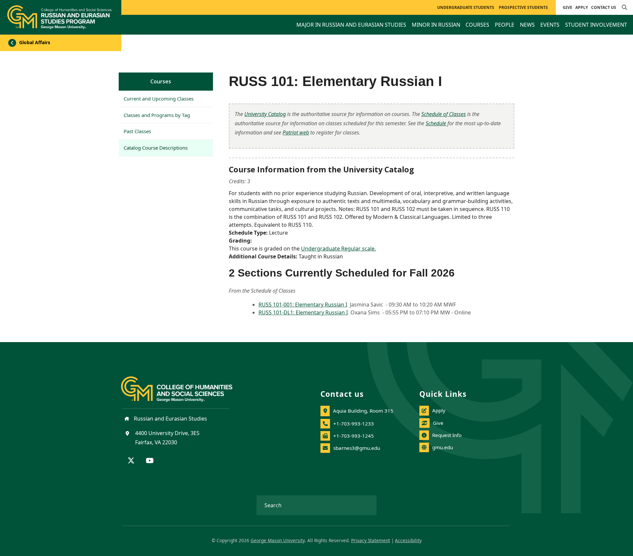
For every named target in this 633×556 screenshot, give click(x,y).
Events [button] (549, 24)
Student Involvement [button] (596, 24)
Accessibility (408, 540)
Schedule (436, 123)
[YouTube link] (149, 461)
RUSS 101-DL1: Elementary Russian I (303, 312)
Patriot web (296, 132)
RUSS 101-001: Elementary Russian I (302, 304)
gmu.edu (442, 447)
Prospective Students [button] (523, 7)
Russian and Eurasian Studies (170, 418)
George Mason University (278, 540)
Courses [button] (477, 24)
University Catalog (265, 114)
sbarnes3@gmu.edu (356, 448)
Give (567, 7)
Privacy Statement (370, 540)
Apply (581, 7)
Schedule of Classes (443, 114)
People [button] (504, 24)
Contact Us (603, 7)
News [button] (527, 24)
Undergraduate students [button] (465, 7)
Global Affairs (34, 42)
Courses (160, 81)
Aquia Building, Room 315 (363, 410)
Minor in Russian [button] (436, 24)
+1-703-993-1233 (353, 423)
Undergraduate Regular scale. (338, 248)
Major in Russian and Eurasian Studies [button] (351, 24)
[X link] (131, 461)
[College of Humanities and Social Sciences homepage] (183, 385)
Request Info (447, 435)
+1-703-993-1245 (353, 435)
